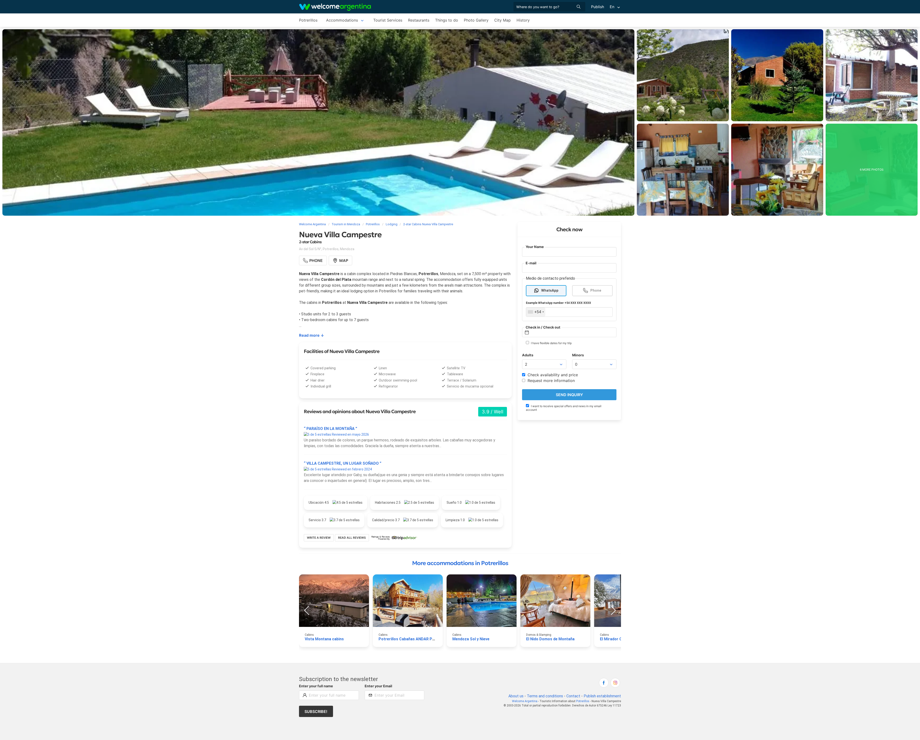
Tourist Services (387, 20)
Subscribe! (316, 711)
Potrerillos (308, 20)
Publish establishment (602, 696)
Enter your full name (316, 686)
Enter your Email (378, 686)
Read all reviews (352, 537)
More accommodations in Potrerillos (460, 563)
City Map (502, 20)
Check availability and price (552, 374)
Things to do (446, 20)
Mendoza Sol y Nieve (470, 639)
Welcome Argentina (524, 701)
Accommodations (342, 20)
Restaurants (418, 20)
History (523, 20)
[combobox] (535, 312)
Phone (595, 291)
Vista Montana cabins (324, 639)
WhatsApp (549, 291)
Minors (578, 355)
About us (515, 696)
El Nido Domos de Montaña (550, 639)
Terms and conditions (545, 696)
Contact (573, 696)
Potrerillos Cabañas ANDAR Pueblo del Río (417, 639)
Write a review (319, 537)
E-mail (531, 263)
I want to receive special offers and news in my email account (563, 407)
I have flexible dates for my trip (551, 343)
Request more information (550, 380)
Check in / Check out (543, 327)
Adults (527, 355)
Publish (597, 6)
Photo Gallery (476, 20)
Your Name (535, 247)
